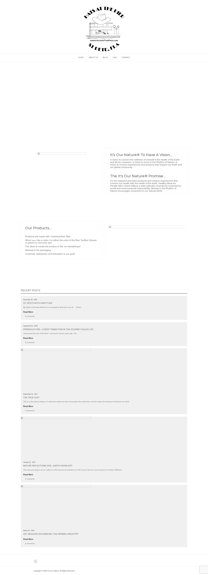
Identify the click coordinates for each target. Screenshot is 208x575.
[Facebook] (35, 561)
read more (28, 312)
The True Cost (31, 397)
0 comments (30, 316)
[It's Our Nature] (104, 29)
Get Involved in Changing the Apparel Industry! (50, 534)
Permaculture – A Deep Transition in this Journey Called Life (58, 329)
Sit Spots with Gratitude (37, 303)
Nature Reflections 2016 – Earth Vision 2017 (47, 466)
